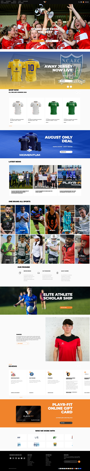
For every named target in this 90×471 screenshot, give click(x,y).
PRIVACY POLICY (48, 462)
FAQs (46, 457)
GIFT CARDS (30, 456)
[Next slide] (71, 87)
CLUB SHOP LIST (30, 461)
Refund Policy (48, 465)
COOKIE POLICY (48, 461)
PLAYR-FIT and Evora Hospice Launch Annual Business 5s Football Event (24, 192)
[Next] (80, 93)
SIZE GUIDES (48, 456)
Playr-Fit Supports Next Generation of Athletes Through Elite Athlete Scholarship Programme (48, 192)
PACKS (29, 460)
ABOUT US (29, 457)
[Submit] (79, 462)
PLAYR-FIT (11, 118)
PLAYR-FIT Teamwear (13, 468)
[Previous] (77, 93)
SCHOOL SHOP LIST (31, 462)
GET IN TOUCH (30, 465)
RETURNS (47, 460)
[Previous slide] (68, 87)
